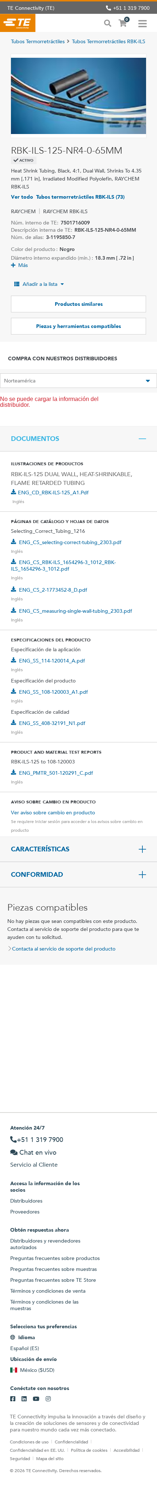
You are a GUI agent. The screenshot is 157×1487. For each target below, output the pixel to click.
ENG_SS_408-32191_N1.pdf (52, 723)
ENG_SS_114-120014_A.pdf (52, 660)
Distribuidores (26, 1201)
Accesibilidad (126, 1450)
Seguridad (20, 1458)
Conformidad (37, 875)
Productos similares (79, 304)
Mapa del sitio (50, 1458)
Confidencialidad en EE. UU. (37, 1450)
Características (40, 849)
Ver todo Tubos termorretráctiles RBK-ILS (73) (68, 197)
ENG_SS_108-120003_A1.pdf (53, 692)
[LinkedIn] (24, 1399)
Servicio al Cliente (34, 1164)
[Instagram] (48, 1399)
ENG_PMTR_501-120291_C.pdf (56, 773)
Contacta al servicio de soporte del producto (63, 948)
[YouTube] (36, 1399)
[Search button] (107, 22)
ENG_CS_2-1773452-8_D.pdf (53, 590)
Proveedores (24, 1211)
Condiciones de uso (29, 1442)
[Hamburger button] (142, 22)
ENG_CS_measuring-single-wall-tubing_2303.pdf (75, 611)
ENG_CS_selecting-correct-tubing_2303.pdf (70, 542)
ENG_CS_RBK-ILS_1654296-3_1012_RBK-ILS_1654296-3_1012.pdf (63, 565)
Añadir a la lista (40, 284)
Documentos (35, 439)
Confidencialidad (71, 1442)
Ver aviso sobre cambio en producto (53, 812)
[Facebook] (12, 1399)
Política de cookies (89, 1450)
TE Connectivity (17, 23)
